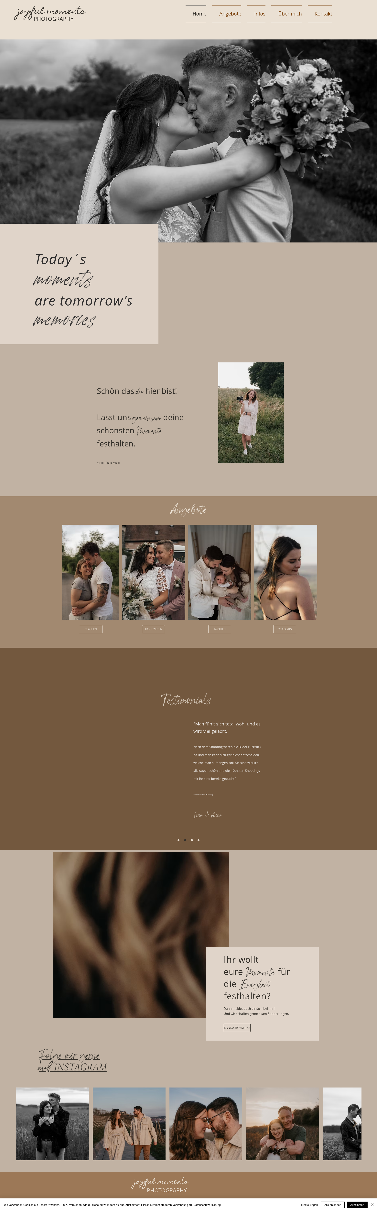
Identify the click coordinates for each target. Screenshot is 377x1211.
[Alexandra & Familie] (192, 840)
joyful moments (51, 12)
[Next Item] (354, 1124)
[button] (188, 140)
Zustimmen (357, 1205)
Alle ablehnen (332, 1205)
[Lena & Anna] (185, 840)
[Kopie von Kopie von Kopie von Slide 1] (198, 840)
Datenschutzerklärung (207, 1205)
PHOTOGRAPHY (54, 18)
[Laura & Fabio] (178, 840)
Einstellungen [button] (309, 1205)
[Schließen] (372, 1205)
